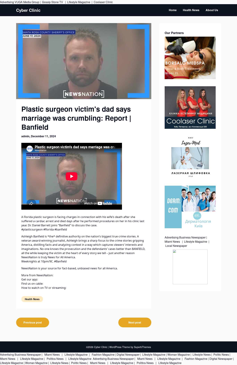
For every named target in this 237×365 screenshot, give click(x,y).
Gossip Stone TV (53, 2)
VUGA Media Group (27, 2)
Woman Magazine (178, 354)
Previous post (32, 322)
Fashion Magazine (103, 354)
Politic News (221, 354)
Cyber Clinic (28, 10)
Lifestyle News (201, 354)
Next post (134, 322)
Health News (191, 10)
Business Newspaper (192, 237)
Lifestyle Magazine (78, 2)
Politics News (55, 359)
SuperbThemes (142, 347)
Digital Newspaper (128, 354)
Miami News (173, 242)
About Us (212, 10)
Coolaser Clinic (103, 2)
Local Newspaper (176, 246)
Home (173, 10)
